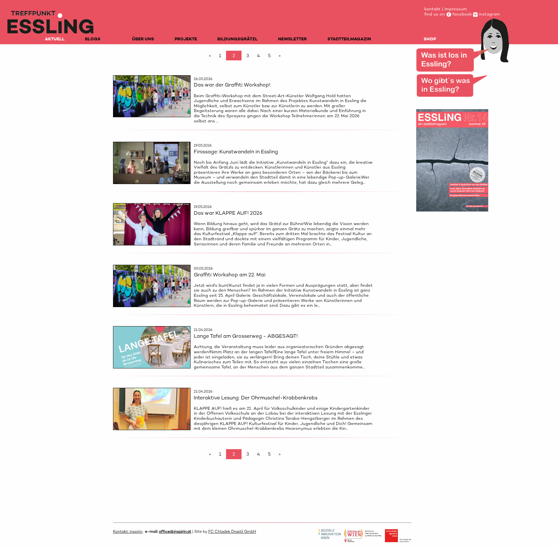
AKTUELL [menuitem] (55, 39)
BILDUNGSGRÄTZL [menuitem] (237, 39)
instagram (489, 14)
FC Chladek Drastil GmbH (232, 531)
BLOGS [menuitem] (92, 39)
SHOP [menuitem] (430, 39)
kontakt (432, 9)
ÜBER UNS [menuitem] (143, 39)
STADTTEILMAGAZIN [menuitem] (349, 39)
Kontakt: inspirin (127, 531)
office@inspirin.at (175, 531)
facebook (461, 14)
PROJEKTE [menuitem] (186, 39)
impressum (455, 9)
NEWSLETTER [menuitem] (292, 39)
